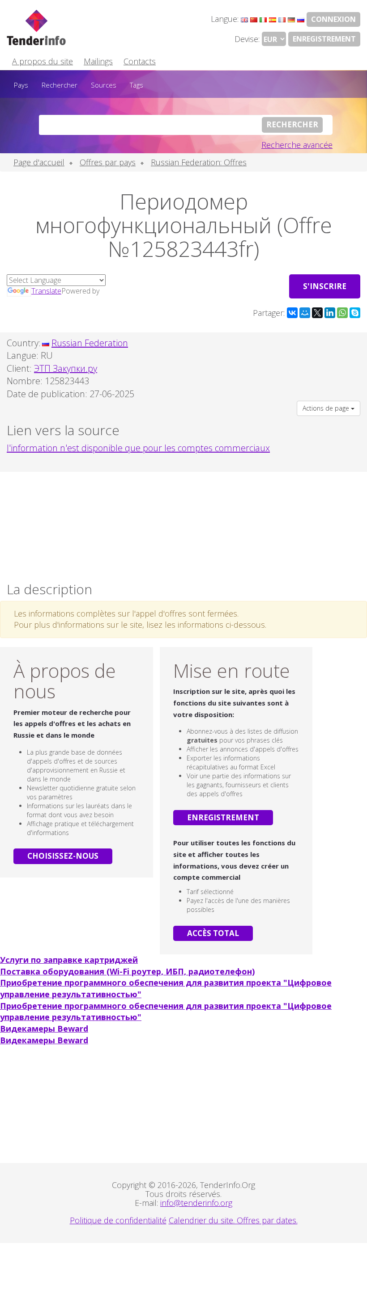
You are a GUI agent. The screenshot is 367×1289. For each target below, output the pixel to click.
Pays (21, 84)
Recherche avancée (297, 144)
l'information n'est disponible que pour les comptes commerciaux (138, 448)
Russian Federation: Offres (199, 162)
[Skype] (355, 312)
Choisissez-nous (62, 856)
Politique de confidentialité (118, 1220)
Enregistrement (324, 39)
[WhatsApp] (342, 312)
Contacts (140, 61)
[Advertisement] (183, 525)
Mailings (98, 61)
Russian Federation (89, 343)
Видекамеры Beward (44, 1028)
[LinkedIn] (329, 312)
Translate (46, 291)
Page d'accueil (38, 162)
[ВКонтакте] (292, 312)
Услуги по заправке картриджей (69, 959)
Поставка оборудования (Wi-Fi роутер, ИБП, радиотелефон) (127, 971)
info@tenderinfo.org (196, 1202)
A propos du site (42, 61)
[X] (317, 312)
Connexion (333, 19)
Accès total (213, 933)
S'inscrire (324, 286)
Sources (103, 84)
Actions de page (327, 408)
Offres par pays (108, 162)
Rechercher (59, 84)
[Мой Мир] (304, 312)
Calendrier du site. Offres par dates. (233, 1220)
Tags (136, 84)
